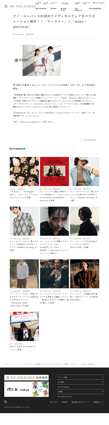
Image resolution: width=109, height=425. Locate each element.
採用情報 (78, 3)
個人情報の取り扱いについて (81, 402)
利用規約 (64, 402)
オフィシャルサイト (30, 121)
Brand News (63, 9)
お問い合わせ (88, 3)
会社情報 (39, 3)
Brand (53, 8)
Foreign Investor (66, 3)
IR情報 (46, 3)
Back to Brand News (90, 139)
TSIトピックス (55, 3)
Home (6, 364)
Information (40, 8)
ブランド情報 (62, 377)
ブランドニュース (16, 364)
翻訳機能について (99, 402)
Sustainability (95, 8)
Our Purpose (78, 9)
